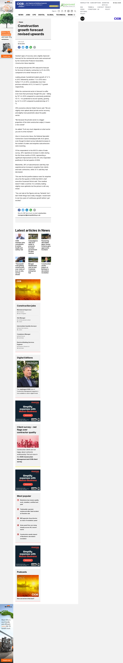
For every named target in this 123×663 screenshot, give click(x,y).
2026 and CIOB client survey (27, 459)
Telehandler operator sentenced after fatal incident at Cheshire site (29, 511)
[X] (68, 11)
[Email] (62, 11)
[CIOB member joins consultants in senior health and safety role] (20, 236)
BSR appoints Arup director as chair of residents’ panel (28, 519)
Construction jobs (26, 305)
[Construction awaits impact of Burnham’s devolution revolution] (46, 259)
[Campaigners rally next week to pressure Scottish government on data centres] (33, 236)
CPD (34, 15)
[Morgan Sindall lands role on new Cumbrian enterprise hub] (33, 259)
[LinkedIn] (72, 11)
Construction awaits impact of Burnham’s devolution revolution (28, 536)
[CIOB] (111, 19)
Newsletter (84, 3)
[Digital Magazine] (65, 11)
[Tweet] (23, 47)
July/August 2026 (25, 389)
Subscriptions (95, 3)
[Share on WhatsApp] (30, 47)
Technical (61, 15)
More (70, 15)
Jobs (28, 15)
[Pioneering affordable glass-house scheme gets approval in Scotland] (46, 236)
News (20, 15)
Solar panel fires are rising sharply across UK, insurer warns (28, 527)
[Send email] (34, 47)
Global (50, 15)
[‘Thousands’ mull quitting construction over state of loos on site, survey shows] (20, 259)
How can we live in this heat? (25, 598)
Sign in (54, 11)
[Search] (75, 11)
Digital (41, 15)
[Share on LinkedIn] (27, 47)
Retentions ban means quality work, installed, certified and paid (29, 502)
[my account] (59, 11)
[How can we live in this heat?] (28, 586)
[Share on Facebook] (19, 47)
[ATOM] (90, 19)
